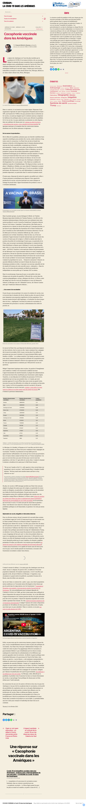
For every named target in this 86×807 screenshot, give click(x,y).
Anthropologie (55, 88)
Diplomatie (63, 91)
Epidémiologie (63, 93)
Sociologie (77, 101)
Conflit (60, 91)
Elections (52, 93)
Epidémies (58, 93)
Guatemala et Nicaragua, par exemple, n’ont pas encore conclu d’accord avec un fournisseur (23, 588)
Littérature (53, 99)
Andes (74, 86)
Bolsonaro (76, 88)
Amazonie (59, 86)
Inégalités (72, 97)
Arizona (62, 88)
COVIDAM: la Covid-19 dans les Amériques (19, 803)
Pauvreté (66, 99)
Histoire (72, 95)
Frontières (78, 93)
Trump (53, 105)
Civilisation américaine (72, 89)
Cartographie (62, 89)
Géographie (8, 28)
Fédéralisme (53, 95)
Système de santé (58, 103)
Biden (71, 88)
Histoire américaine (55, 97)
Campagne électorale (54, 89)
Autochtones (66, 88)
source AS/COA (24, 564)
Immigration (64, 97)
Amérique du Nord (10, 27)
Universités (59, 105)
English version (39, 28)
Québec (59, 101)
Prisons (51, 101)
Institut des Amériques (57, 803)
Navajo (62, 99)
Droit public (68, 91)
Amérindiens (67, 86)
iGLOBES (67, 803)
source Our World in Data (38, 444)
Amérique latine (20, 27)
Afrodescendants (53, 86)
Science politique (68, 101)
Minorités (58, 99)
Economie (74, 91)
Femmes (73, 93)
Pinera (70, 99)
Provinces (55, 101)
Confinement (54, 91)
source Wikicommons (22, 105)
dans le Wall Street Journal (32, 476)
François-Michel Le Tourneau (23, 45)
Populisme (79, 99)
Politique (74, 99)
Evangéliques (68, 93)
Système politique (72, 103)
